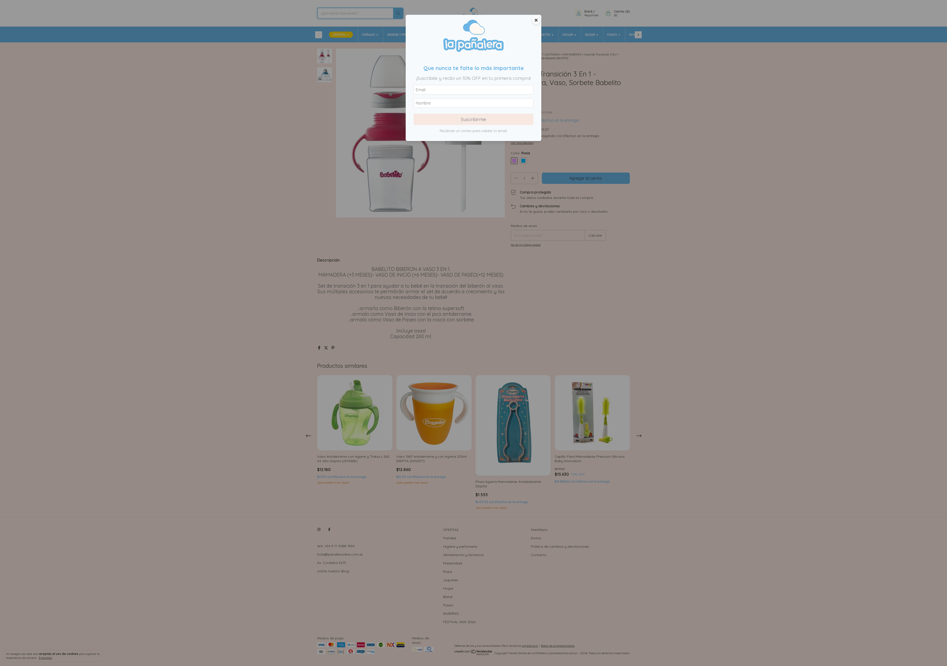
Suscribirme (473, 119)
